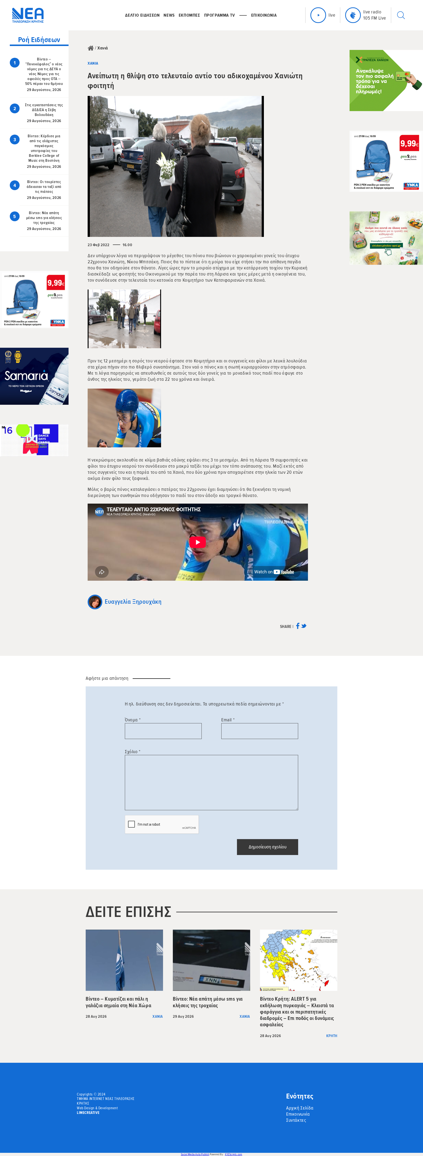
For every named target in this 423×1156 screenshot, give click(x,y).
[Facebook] (298, 627)
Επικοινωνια (264, 15)
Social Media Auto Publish (195, 1154)
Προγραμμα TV (219, 15)
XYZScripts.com (233, 1154)
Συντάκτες (296, 1120)
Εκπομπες (189, 15)
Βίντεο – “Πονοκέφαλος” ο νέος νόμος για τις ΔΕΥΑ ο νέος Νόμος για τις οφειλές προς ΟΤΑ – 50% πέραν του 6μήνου (44, 71)
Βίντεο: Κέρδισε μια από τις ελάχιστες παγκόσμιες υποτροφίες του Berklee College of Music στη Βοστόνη (44, 148)
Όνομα (133, 720)
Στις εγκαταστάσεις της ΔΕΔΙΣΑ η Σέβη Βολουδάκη (44, 110)
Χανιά (102, 48)
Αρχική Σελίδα (300, 1108)
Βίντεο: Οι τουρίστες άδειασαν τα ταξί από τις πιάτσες (44, 186)
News (169, 15)
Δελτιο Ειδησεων (142, 15)
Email (228, 720)
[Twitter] (304, 627)
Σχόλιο (133, 752)
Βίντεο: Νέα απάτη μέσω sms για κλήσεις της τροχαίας (44, 217)
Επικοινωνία (298, 1114)
